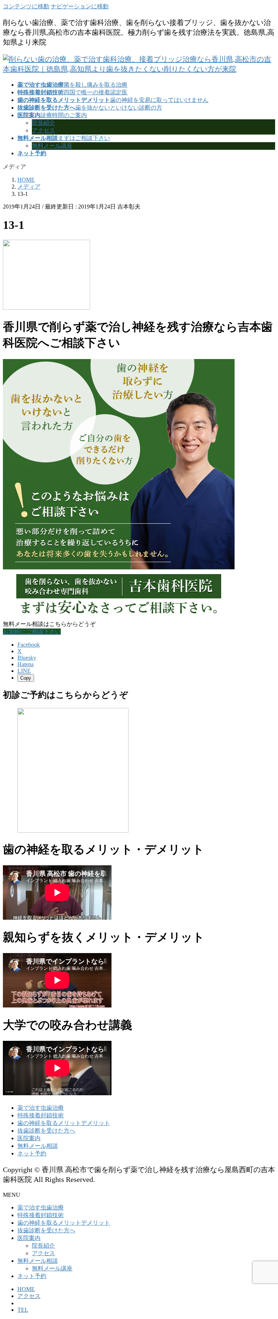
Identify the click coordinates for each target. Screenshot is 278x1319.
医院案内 (29, 1138)
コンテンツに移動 (26, 6)
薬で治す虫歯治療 (40, 1108)
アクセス (43, 130)
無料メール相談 (37, 1146)
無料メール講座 (52, 146)
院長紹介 (43, 123)
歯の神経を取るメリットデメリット (63, 1123)
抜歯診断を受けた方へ (46, 1131)
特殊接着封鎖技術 (40, 1115)
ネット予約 (31, 1153)
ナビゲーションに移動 (80, 6)
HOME (26, 1289)
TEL (22, 1310)
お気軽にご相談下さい (32, 631)
